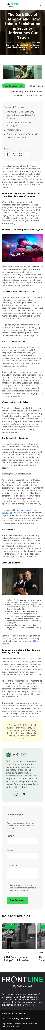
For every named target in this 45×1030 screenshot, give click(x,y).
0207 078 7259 (15, 1026)
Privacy (5, 1018)
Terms (13, 1018)
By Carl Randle (20, 753)
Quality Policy (23, 1018)
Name (10, 836)
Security (7, 86)
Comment (12, 865)
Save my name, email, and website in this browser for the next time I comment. (24, 888)
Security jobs (18, 86)
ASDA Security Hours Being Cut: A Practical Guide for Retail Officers (18, 959)
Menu (41, 5)
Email (10, 850)
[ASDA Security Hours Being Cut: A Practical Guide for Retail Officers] (19, 936)
